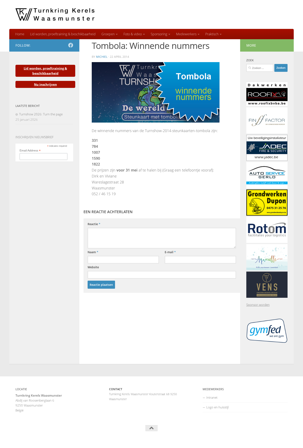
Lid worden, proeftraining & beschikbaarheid (63, 34)
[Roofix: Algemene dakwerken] (267, 105)
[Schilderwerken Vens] (267, 296)
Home (19, 34)
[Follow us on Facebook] (70, 45)
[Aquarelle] (267, 269)
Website (93, 267)
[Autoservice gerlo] (267, 187)
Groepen (108, 34)
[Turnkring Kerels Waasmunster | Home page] (54, 14)
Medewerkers (186, 34)
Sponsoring (159, 34)
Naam (93, 252)
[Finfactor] (267, 132)
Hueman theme (66, 439)
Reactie (94, 224)
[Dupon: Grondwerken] (267, 214)
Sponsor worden (258, 305)
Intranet (211, 397)
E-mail (170, 252)
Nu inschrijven (45, 84)
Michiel (101, 57)
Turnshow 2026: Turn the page (41, 114)
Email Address (30, 150)
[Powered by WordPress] (31, 439)
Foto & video (132, 34)
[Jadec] (267, 159)
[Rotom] (267, 242)
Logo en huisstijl (217, 407)
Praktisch (211, 34)
